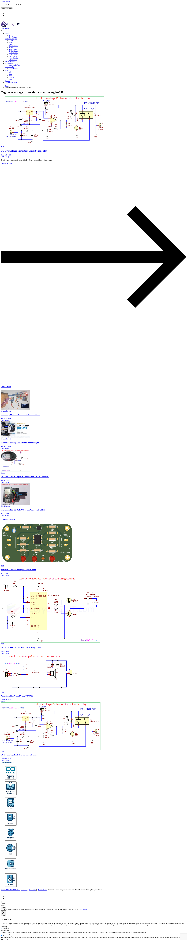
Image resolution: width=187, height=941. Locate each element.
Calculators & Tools (11, 82)
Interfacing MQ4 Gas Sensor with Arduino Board (20, 415)
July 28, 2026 (5, 513)
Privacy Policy (42, 890)
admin (3, 701)
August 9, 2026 (5, 480)
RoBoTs (11, 77)
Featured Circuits (8, 519)
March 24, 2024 (6, 699)
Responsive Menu (7, 8)
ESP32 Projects (13, 68)
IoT (10, 72)
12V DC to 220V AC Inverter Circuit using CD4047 (21, 648)
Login (2, 28)
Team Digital (5, 420)
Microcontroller (9, 67)
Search (3, 904)
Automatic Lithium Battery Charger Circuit (18, 570)
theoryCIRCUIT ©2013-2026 (10, 890)
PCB (10, 74)
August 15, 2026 (6, 418)
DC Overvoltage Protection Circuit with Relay (24, 151)
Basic (10, 44)
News (10, 35)
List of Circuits (13, 54)
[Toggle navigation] (1, 30)
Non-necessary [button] (5, 934)
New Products (13, 37)
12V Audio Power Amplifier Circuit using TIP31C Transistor (25, 477)
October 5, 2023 (6, 155)
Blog (10, 79)
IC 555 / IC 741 (13, 53)
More (6, 70)
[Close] (1, 902)
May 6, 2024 (5, 651)
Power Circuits (13, 58)
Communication (13, 46)
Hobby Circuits (13, 51)
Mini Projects (13, 56)
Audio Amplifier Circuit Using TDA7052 (17, 696)
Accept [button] (77, 909)
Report (7, 33)
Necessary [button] (4, 926)
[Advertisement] (59, 368)
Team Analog (5, 157)
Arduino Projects (10, 61)
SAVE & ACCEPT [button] (7, 939)
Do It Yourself (13, 49)
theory (10, 75)
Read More (83, 909)
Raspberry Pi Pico (14, 65)
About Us (24, 890)
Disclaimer (32, 890)
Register (7, 28)
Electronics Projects (11, 39)
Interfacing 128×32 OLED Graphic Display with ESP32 (23, 510)
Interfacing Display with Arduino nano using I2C (20, 443)
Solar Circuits (13, 60)
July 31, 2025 (5, 573)
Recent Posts (6, 387)
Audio (10, 42)
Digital (11, 47)
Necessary (6, 928)
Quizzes (7, 81)
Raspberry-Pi (9, 63)
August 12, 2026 (6, 446)
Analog (11, 40)
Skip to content (5, 1)
